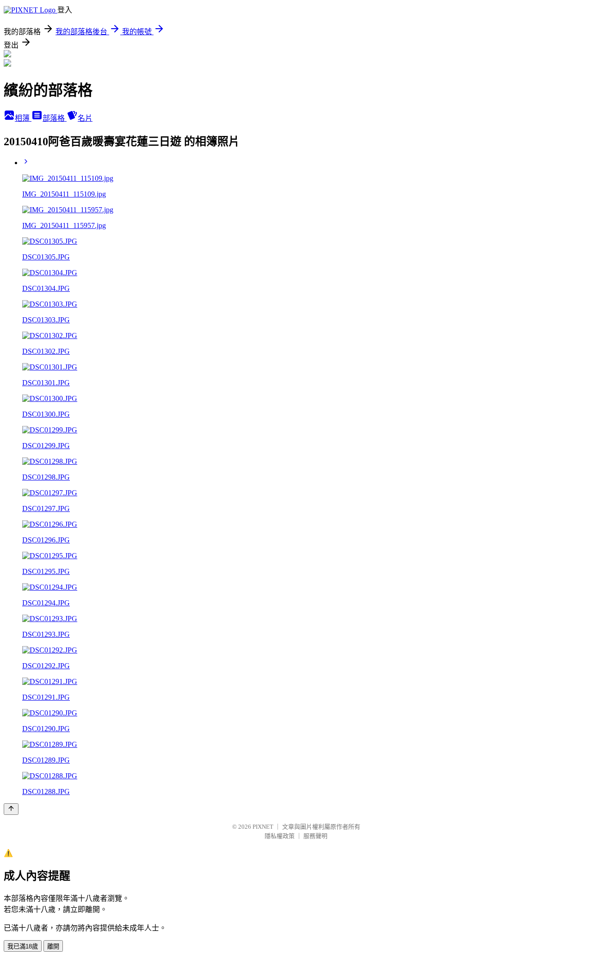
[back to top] (11, 809)
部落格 (55, 118)
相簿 (23, 118)
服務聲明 (315, 835)
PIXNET (263, 826)
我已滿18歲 (22, 946)
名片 (85, 118)
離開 (53, 946)
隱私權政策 (280, 835)
